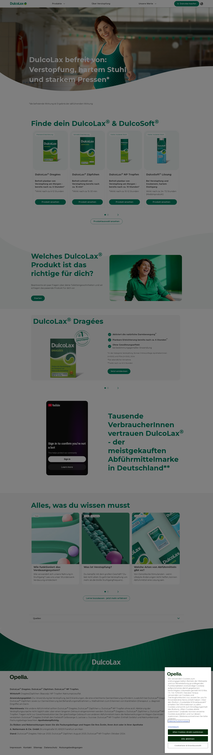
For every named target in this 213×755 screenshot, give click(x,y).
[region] (188, 710)
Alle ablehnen (188, 739)
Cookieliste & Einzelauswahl (188, 745)
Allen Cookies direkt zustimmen (188, 732)
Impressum (173, 726)
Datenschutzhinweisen (178, 721)
